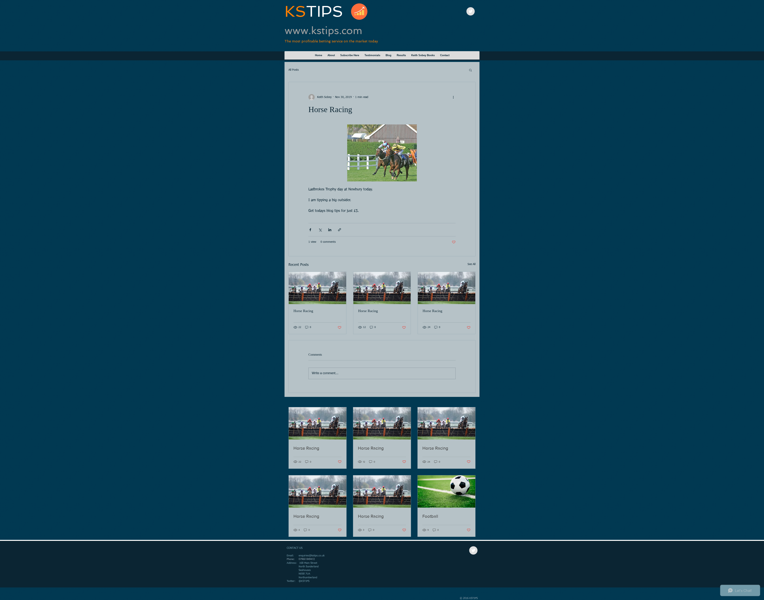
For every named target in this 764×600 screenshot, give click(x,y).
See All (472, 264)
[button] (470, 69)
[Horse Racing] (317, 288)
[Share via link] (339, 230)
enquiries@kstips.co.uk (312, 555)
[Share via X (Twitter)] (320, 230)
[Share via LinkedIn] (330, 230)
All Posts (293, 70)
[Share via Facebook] (310, 230)
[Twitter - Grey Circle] (470, 11)
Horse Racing (303, 311)
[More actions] (453, 97)
